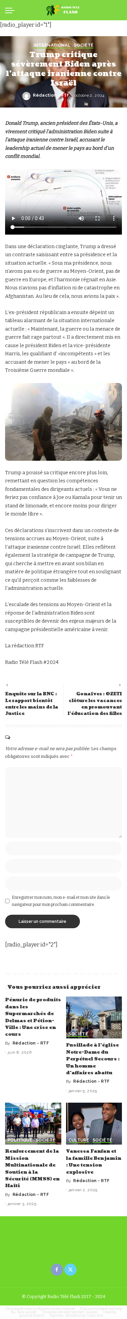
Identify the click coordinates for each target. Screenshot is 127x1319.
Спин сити (94, 1316)
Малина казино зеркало (56, 1309)
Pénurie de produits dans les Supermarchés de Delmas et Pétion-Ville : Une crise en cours (33, 1017)
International (52, 45)
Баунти (38, 1316)
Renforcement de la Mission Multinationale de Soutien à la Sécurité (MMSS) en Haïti (32, 1168)
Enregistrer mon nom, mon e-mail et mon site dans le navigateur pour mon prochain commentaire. (61, 901)
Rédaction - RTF (51, 95)
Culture (78, 1140)
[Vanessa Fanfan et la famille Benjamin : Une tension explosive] (94, 1124)
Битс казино (88, 1312)
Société (83, 45)
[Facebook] (57, 1270)
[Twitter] (70, 1270)
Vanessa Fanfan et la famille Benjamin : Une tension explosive (93, 1161)
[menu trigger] (11, 10)
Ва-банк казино (24, 1312)
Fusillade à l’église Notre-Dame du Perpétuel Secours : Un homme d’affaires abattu (93, 1059)
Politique (19, 1140)
